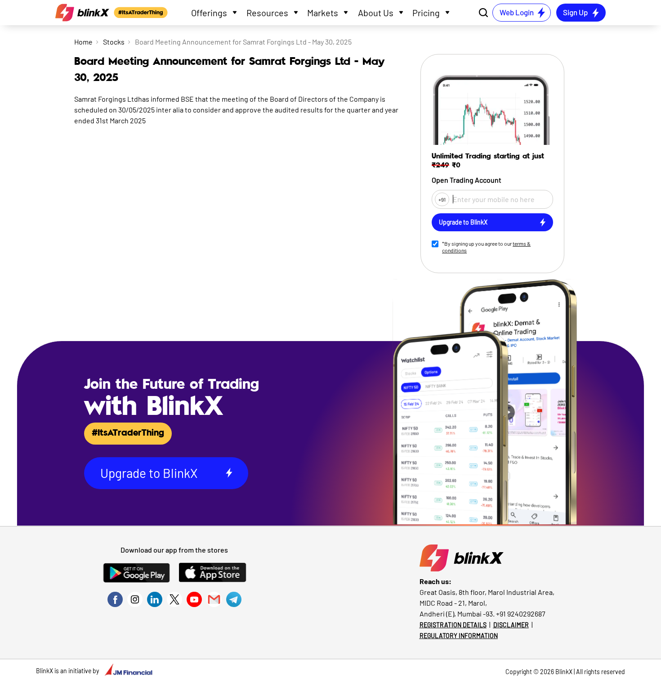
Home (83, 41)
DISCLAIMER (511, 625)
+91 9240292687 (520, 613)
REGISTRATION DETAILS (453, 625)
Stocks (114, 41)
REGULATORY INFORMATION (459, 635)
